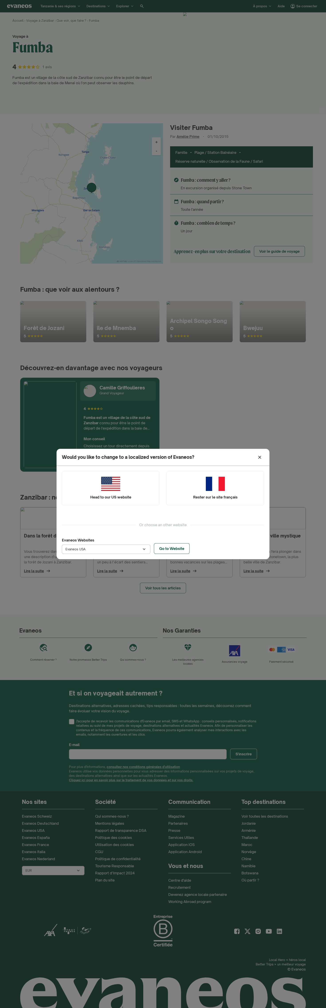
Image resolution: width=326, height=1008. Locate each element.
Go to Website (171, 548)
